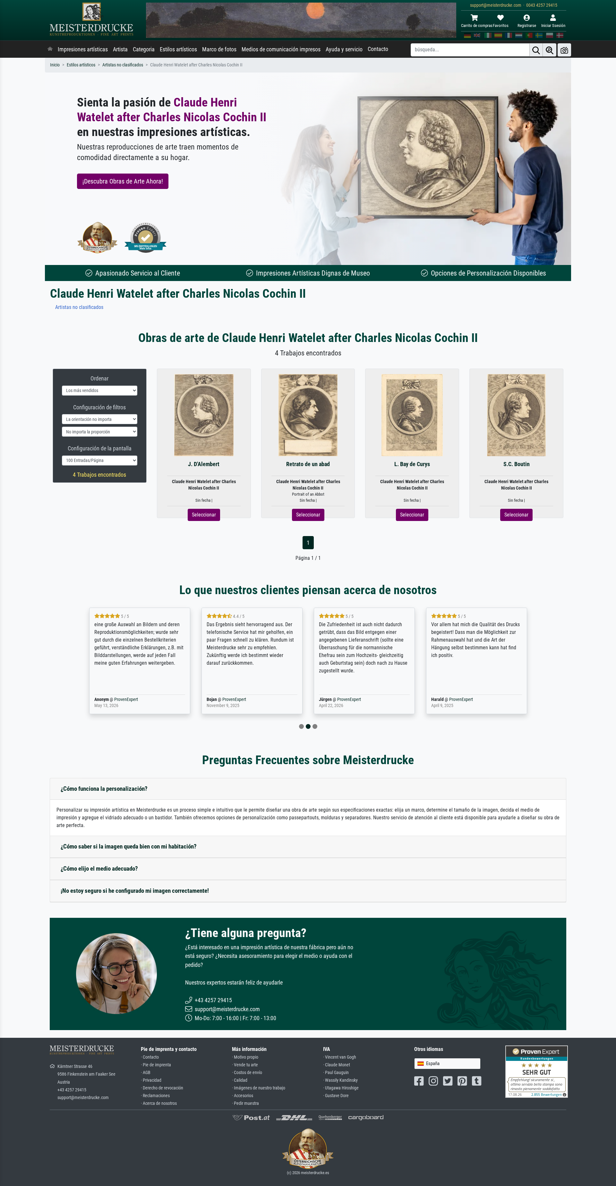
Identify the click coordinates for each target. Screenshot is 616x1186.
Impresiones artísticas (83, 49)
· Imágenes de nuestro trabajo (258, 1088)
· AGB (145, 1072)
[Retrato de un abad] (308, 415)
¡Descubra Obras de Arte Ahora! (122, 181)
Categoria (144, 49)
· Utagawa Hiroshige (341, 1088)
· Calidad (239, 1080)
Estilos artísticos (178, 49)
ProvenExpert (126, 699)
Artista (120, 49)
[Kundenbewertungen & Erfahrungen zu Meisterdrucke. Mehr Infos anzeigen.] (536, 1071)
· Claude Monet (336, 1065)
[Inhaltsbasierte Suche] (549, 49)
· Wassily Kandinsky (340, 1080)
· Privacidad (151, 1080)
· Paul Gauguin (336, 1072)
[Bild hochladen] (564, 49)
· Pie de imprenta (156, 1065)
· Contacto (150, 1057)
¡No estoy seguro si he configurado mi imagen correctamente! (135, 890)
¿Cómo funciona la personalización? (104, 788)
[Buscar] (536, 49)
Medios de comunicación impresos (281, 49)
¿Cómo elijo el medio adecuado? (99, 868)
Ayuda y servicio (344, 49)
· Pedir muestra (245, 1103)
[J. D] (204, 415)
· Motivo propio (245, 1057)
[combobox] (447, 1063)
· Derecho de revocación (162, 1088)
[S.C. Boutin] (516, 415)
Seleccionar (204, 515)
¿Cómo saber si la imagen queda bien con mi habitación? (129, 846)
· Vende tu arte (245, 1065)
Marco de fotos (219, 49)
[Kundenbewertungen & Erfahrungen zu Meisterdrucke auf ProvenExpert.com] (145, 237)
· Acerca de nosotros (159, 1103)
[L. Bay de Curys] (412, 415)
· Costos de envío (247, 1072)
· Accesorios (242, 1095)
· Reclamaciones (155, 1095)
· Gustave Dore (336, 1095)
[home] (50, 49)
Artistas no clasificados (122, 65)
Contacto (378, 49)
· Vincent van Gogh (339, 1057)
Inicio (55, 65)
